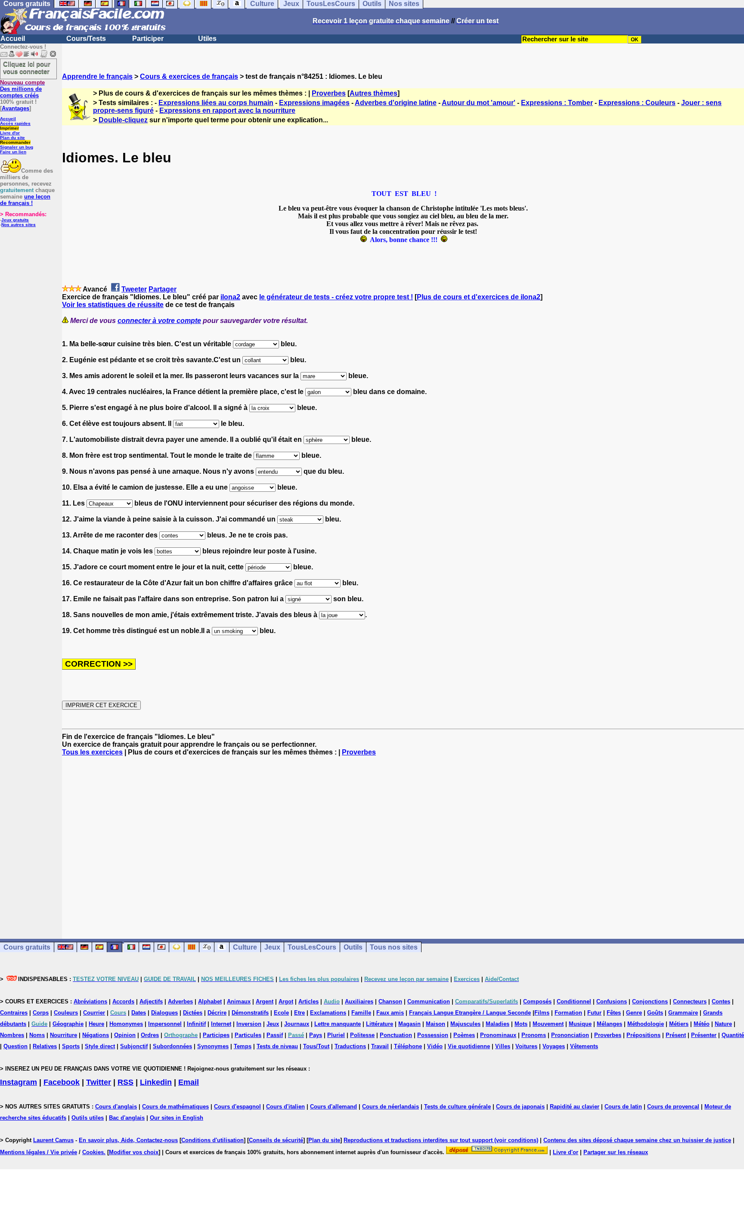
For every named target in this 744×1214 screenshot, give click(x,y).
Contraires (14, 1012)
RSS (125, 1082)
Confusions (611, 1001)
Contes (721, 1001)
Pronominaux (498, 1035)
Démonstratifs (250, 1012)
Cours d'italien (285, 1106)
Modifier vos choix (133, 1152)
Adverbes (180, 1001)
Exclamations (328, 1012)
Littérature (379, 1024)
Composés (537, 1001)
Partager (163, 289)
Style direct (100, 1046)
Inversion (248, 1024)
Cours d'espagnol (237, 1106)
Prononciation (570, 1035)
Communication (428, 1001)
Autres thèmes (373, 93)
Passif (275, 1035)
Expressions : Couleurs (637, 102)
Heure (96, 1024)
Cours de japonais (520, 1106)
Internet (221, 1024)
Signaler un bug (16, 147)
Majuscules (465, 1024)
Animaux (239, 1001)
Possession (432, 1035)
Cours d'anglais (116, 1106)
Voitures (526, 1046)
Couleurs (66, 1012)
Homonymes (126, 1024)
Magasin (409, 1024)
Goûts (655, 1012)
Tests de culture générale (457, 1106)
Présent (676, 1035)
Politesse (362, 1035)
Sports (71, 1046)
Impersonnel (165, 1024)
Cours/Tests (86, 38)
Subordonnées (172, 1046)
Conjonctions (650, 1001)
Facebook (61, 1082)
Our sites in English (176, 1118)
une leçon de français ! (25, 199)
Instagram (18, 1082)
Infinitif (196, 1024)
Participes (216, 1035)
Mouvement (548, 1024)
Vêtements (584, 1046)
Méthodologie (645, 1024)
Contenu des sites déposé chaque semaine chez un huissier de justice (637, 1140)
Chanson (390, 1001)
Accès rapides (15, 123)
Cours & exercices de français (189, 76)
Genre (634, 1012)
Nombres (12, 1035)
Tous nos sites (394, 947)
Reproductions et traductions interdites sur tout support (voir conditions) (441, 1140)
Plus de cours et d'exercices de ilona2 (478, 297)
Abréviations (90, 1001)
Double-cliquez (123, 120)
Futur (594, 1012)
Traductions (350, 1046)
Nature (723, 1024)
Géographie (68, 1024)
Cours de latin (623, 1106)
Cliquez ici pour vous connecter (26, 67)
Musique (580, 1024)
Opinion (125, 1035)
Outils (353, 947)
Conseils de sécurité (276, 1140)
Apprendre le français (97, 76)
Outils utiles (87, 1118)
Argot (286, 1001)
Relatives (45, 1046)
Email (188, 1082)
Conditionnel (574, 1001)
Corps (41, 1012)
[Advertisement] (403, 839)
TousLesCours (312, 947)
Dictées (192, 1012)
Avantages (15, 108)
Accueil (12, 38)
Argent (264, 1001)
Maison (435, 1024)
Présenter (703, 1035)
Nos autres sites (18, 224)
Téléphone (408, 1046)
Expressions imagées (314, 102)
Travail (380, 1046)
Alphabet (210, 1001)
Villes (502, 1046)
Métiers (678, 1024)
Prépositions (643, 1035)
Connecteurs (690, 1001)
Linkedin (156, 1082)
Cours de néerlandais (390, 1106)
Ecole (281, 1012)
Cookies (93, 1152)
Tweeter (134, 289)
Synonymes (213, 1046)
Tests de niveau (277, 1046)
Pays (315, 1035)
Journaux (296, 1024)
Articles (308, 1001)
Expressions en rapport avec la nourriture (227, 110)
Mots (521, 1024)
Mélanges (609, 1024)
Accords (123, 1001)
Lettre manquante (337, 1024)
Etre (299, 1012)
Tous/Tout (316, 1046)
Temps (242, 1046)
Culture (245, 947)
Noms (37, 1035)
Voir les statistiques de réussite (113, 304)
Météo (702, 1024)
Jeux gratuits (15, 219)
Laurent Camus (53, 1140)
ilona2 (230, 297)
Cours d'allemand (333, 1106)
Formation (568, 1012)
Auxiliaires (359, 1001)
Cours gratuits (26, 947)
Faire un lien (13, 151)
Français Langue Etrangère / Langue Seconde (470, 1012)
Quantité (733, 1035)
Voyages (553, 1046)
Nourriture (63, 1035)
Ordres (150, 1035)
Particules (248, 1035)
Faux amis (390, 1012)
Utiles (207, 38)
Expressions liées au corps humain (215, 102)
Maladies (497, 1024)
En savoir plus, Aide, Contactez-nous (128, 1140)
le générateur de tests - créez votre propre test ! (336, 297)
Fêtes (614, 1012)
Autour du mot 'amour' (478, 102)
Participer (148, 38)
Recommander (15, 142)
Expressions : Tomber (557, 102)
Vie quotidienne (469, 1046)
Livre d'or (10, 132)
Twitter (98, 1082)
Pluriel (336, 1035)
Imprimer (9, 128)
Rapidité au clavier (574, 1106)
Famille (361, 1012)
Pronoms (533, 1035)
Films (541, 1012)
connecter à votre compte (159, 320)
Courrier (94, 1012)
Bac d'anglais (127, 1118)
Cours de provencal (673, 1106)
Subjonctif (134, 1046)
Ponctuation (396, 1035)
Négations (95, 1035)
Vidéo (435, 1046)
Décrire (217, 1012)
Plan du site (12, 137)
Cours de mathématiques (175, 1106)
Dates (138, 1012)
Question (15, 1046)
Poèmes (464, 1035)
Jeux (272, 947)
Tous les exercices (92, 752)
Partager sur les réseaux (615, 1152)
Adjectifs (151, 1001)
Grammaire (683, 1012)
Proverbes (329, 93)
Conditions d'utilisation (212, 1140)
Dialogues (164, 1012)
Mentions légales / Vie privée (38, 1152)
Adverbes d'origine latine (396, 102)
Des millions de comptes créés (22, 89)
